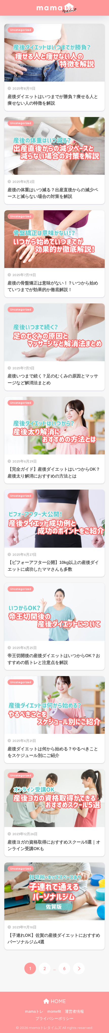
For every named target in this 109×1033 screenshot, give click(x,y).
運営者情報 (74, 1011)
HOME (57, 1001)
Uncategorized (20, 30)
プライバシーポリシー (54, 1019)
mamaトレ (34, 1011)
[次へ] (79, 968)
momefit (54, 1011)
